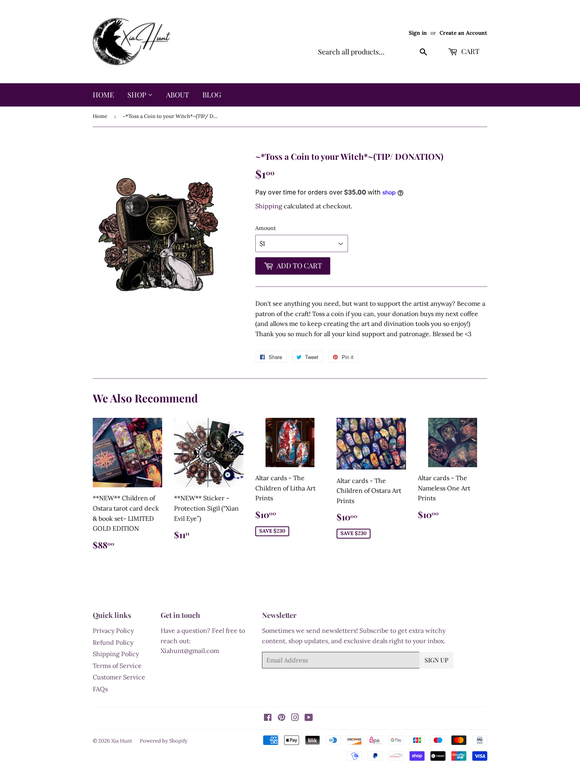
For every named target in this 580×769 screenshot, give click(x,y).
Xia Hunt (121, 740)
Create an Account (463, 32)
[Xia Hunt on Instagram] (295, 718)
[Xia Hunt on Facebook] (268, 718)
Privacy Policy (113, 630)
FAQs (100, 689)
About (177, 94)
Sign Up (436, 660)
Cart (469, 51)
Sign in (418, 32)
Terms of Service (117, 666)
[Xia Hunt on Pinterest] (281, 718)
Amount (265, 228)
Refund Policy (113, 642)
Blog (211, 94)
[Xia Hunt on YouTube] (309, 718)
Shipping (268, 206)
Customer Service (119, 677)
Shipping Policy (116, 654)
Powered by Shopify (163, 740)
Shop (137, 94)
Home (103, 94)
